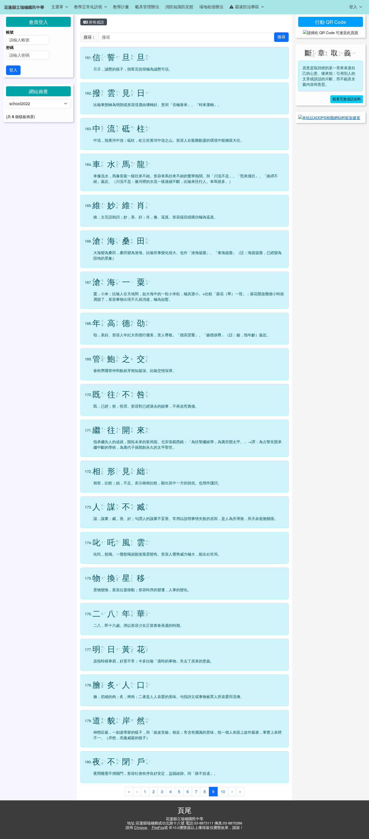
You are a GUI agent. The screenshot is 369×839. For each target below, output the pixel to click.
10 (223, 791)
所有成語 (96, 22)
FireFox (157, 827)
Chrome (140, 827)
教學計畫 (121, 7)
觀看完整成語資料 (347, 99)
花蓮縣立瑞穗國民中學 (24, 7)
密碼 (10, 47)
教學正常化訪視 (88, 7)
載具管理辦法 (147, 7)
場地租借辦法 (211, 7)
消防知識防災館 (179, 7)
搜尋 (281, 37)
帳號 (10, 32)
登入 (353, 7)
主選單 (57, 7)
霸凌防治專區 (247, 7)
